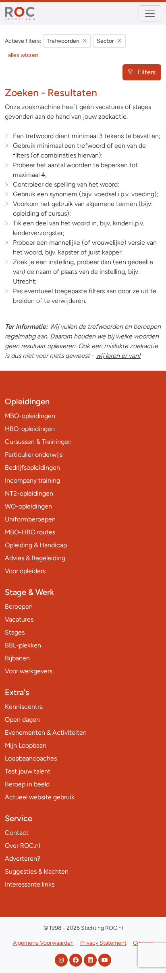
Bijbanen (17, 658)
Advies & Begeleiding (35, 558)
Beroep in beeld (27, 784)
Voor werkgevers (28, 671)
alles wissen (23, 55)
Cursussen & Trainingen (38, 442)
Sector (105, 41)
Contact (17, 832)
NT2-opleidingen (29, 493)
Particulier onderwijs (33, 454)
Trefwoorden (63, 41)
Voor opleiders (25, 571)
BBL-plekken (23, 645)
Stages (15, 632)
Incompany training (32, 480)
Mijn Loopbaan (25, 745)
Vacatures (19, 619)
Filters (147, 72)
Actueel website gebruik (40, 797)
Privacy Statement (103, 942)
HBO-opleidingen (30, 429)
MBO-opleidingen (30, 416)
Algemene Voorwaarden (43, 942)
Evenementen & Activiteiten (46, 732)
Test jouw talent (27, 771)
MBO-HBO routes (30, 532)
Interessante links (29, 884)
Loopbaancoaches (31, 758)
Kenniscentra (24, 706)
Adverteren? (22, 858)
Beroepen (19, 606)
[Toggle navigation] (150, 13)
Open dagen (22, 719)
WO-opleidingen (28, 506)
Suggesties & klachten (36, 871)
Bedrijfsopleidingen (32, 467)
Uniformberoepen (30, 519)
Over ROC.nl (22, 845)
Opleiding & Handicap (36, 545)
